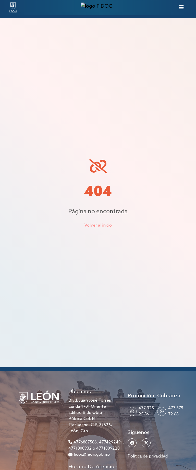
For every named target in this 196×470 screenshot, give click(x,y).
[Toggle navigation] (181, 7)
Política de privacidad (148, 456)
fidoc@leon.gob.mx (91, 454)
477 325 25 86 (146, 411)
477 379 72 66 (175, 411)
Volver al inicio (98, 225)
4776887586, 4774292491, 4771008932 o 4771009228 (96, 445)
